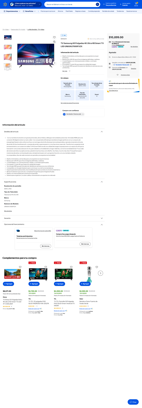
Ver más (64, 71)
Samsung (64, 38)
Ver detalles (134, 46)
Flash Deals (69, 11)
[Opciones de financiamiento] (102, 224)
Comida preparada (94, 11)
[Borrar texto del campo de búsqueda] (92, 4)
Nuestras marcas (132, 11)
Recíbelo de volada (108, 11)
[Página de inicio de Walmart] (5, 4)
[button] (110, 4)
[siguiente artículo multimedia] (54, 63)
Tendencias (120, 11)
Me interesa (45, 246)
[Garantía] (102, 218)
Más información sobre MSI (42, 231)
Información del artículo (13, 125)
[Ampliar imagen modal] (54, 42)
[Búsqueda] (97, 4)
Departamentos (12, 11)
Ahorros (60, 11)
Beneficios (29, 11)
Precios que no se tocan (48, 11)
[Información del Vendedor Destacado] (130, 65)
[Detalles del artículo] (102, 131)
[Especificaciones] (102, 181)
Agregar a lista (125, 75)
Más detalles (8, 211)
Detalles (133, 68)
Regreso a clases (80, 11)
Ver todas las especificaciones (70, 103)
